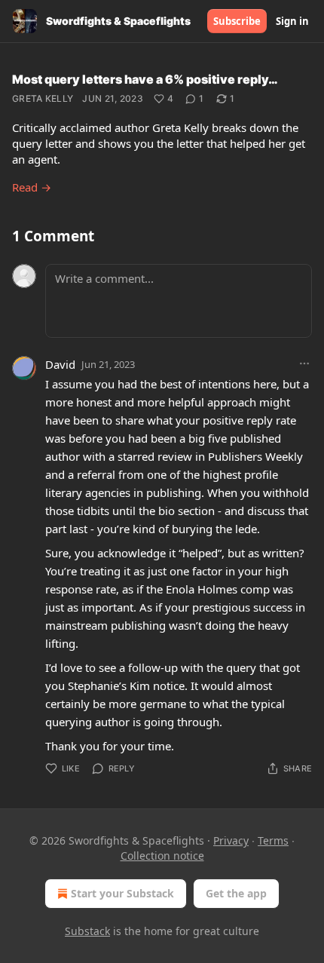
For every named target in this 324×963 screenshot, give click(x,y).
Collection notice (162, 855)
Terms (273, 840)
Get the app (236, 893)
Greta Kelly (42, 98)
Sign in (292, 21)
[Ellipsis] (304, 363)
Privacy (231, 840)
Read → (31, 187)
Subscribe (237, 21)
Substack (87, 931)
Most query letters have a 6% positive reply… (145, 79)
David (60, 364)
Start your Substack (122, 893)
